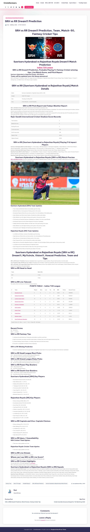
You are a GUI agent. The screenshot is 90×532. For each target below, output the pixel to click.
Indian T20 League (45, 67)
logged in (43, 520)
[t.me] (11, 7)
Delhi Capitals (18, 307)
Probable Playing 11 (26, 483)
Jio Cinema (32, 463)
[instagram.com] (13, 7)
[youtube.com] (16, 7)
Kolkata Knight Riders (19, 295)
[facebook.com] (5, 7)
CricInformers (10, 3)
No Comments (23, 24)
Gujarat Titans (18, 310)
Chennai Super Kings (19, 301)
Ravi (15, 490)
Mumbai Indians (18, 316)
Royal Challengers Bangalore (21, 319)
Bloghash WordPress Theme (58, 529)
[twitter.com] (8, 7)
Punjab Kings (17, 313)
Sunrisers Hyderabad (19, 304)
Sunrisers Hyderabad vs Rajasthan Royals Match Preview (56, 483)
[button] (29, 7)
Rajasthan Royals (18, 292)
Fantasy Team (8, 483)
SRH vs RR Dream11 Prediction (38, 483)
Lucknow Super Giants (19, 298)
